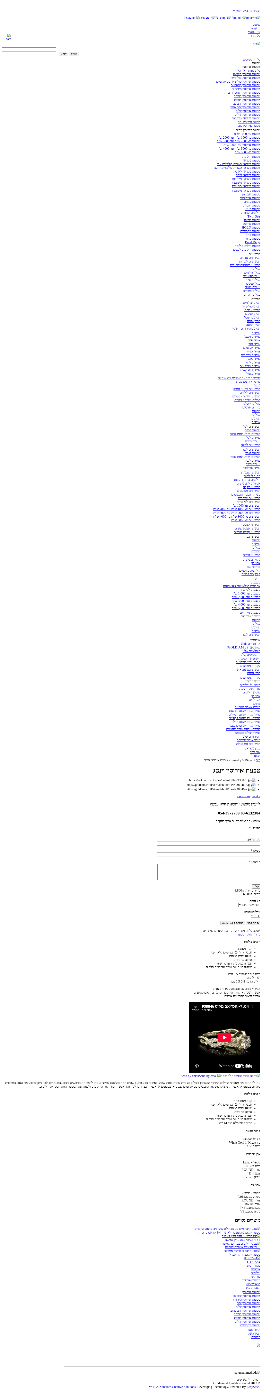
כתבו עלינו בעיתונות (248, 662)
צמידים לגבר (252, 460)
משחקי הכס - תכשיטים (245, 494)
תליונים (255, 418)
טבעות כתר (253, 235)
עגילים (256, 414)
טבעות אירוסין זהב (248, 1303)
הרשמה (255, 28)
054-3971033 (251, 10)
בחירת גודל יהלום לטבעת (244, 710)
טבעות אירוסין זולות (248, 111)
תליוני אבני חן (252, 310)
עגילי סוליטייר (251, 276)
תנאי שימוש (253, 1284)
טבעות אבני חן (251, 194)
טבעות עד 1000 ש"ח (247, 134)
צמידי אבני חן (252, 358)
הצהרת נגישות (251, 1287)
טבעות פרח (253, 238)
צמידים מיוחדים (250, 355)
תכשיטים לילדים (250, 392)
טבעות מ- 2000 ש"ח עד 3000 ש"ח (238, 141)
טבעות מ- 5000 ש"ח (247, 152)
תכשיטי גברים (251, 555)
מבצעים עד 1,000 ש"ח (246, 593)
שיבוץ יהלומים (251, 692)
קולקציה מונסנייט (249, 570)
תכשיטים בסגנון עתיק (246, 389)
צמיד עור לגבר (251, 468)
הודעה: (254, 862)
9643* (237, 10)
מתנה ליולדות (252, 476)
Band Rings (252, 242)
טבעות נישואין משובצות (245, 182)
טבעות (256, 411)
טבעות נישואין (251, 160)
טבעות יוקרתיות (250, 231)
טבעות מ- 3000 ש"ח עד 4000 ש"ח (238, 148)
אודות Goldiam (250, 643)
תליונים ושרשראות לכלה (245, 434)
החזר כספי (253, 1329)
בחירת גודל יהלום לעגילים (244, 714)
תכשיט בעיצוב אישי (248, 669)
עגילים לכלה (252, 441)
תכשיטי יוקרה (251, 487)
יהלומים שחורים (250, 212)
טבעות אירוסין (251, 1292)
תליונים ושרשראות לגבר (245, 457)
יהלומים (255, 1273)
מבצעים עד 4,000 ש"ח (246, 604)
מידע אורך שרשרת (248, 740)
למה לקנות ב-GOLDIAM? (243, 647)
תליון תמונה (253, 324)
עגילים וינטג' (252, 287)
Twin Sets (253, 216)
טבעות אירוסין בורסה (247, 96)
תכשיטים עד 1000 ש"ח (245, 505)
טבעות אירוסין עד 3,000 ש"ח (242, 145)
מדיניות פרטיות (251, 1280)
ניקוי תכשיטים (251, 559)
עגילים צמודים (251, 291)
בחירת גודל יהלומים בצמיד (244, 725)
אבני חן (255, 563)
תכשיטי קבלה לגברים (247, 532)
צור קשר (255, 752)
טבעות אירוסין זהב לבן (246, 103)
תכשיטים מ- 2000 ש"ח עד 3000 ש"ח (236, 513)
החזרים (255, 1337)
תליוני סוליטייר (251, 306)
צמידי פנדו (254, 340)
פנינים (256, 703)
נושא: (255, 850)
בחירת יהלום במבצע (247, 733)
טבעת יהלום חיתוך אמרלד (244, 1254)
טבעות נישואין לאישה (246, 171)
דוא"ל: (254, 828)
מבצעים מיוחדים (250, 612)
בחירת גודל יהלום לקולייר (244, 718)
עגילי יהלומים (252, 272)
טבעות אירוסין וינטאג (247, 100)
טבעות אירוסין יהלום (247, 114)
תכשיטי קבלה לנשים (247, 528)
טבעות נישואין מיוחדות (246, 118)
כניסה (256, 24)
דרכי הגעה (253, 673)
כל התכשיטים (251, 59)
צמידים (256, 333)
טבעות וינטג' (252, 209)
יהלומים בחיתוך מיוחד (246, 479)
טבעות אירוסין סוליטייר (245, 78)
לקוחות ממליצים (250, 665)
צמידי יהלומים (251, 347)
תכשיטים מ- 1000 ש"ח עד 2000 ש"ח (236, 509)
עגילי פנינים (253, 283)
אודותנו (255, 1269)
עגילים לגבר (253, 464)
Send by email (190, 1076)
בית (258, 760)
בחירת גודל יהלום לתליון (245, 721)
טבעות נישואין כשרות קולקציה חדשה (237, 167)
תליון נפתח (253, 321)
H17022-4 (253, 1262)
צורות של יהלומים (249, 688)
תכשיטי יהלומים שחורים (245, 265)
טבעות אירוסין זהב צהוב (245, 107)
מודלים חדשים (251, 407)
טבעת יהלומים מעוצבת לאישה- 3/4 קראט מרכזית (229, 1232)
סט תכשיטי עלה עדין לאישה (242, 1240)
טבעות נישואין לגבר (248, 175)
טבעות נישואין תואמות (246, 186)
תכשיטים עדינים (250, 257)
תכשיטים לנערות (249, 261)
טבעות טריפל (252, 220)
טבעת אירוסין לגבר (248, 125)
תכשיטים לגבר (251, 449)
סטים (257, 385)
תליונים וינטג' (252, 317)
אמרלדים (254, 699)
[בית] (256, 44)
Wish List (254, 32)
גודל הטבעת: (252, 912)
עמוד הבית (253, 1265)
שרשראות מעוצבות (248, 381)
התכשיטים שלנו (250, 654)
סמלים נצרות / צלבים (247, 400)
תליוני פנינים (252, 313)
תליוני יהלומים (251, 302)
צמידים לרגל (252, 362)
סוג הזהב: (254, 901)
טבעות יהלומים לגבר (247, 246)
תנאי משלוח (252, 1333)
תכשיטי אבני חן (250, 472)
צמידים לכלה (252, 437)
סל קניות (255, 35)
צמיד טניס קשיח (250, 369)
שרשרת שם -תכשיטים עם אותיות (239, 378)
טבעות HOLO (251, 227)
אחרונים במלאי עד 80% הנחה (241, 586)
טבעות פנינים (252, 201)
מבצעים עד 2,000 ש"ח (246, 597)
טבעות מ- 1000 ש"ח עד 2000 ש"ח (238, 137)
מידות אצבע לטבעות (247, 707)
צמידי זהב (254, 344)
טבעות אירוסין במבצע (246, 74)
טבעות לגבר (252, 453)
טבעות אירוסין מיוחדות (246, 89)
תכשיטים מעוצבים (248, 490)
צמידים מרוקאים (250, 366)
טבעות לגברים (251, 205)
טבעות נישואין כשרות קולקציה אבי (238, 164)
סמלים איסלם (251, 403)
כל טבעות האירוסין (248, 70)
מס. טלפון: (253, 839)
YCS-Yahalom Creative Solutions (174, 1387)
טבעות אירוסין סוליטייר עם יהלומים (238, 81)
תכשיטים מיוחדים (249, 498)
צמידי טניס (253, 351)
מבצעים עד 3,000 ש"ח (246, 600)
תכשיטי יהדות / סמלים (246, 396)
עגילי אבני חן (252, 280)
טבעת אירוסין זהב (249, 122)
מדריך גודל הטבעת (248, 934)
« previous (249, 796)
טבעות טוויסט (251, 223)
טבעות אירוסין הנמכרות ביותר (241, 92)
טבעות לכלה (252, 430)
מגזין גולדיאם (252, 748)
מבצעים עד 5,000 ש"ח (246, 608)
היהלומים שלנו (251, 651)
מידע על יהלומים (250, 685)
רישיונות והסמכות (249, 658)
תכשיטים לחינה (250, 445)
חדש (257, 578)
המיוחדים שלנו (251, 736)
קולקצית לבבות (251, 574)
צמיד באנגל (253, 373)
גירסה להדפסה (230, 1076)
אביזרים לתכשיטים (248, 483)
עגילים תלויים (252, 294)
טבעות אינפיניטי (250, 198)
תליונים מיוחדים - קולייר (245, 328)
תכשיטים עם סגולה (248, 744)
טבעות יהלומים (251, 156)
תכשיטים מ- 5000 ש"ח (245, 520)
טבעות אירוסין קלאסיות (245, 85)
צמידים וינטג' (252, 336)
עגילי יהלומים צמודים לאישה (242, 1247)
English (255, 755)
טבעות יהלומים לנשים (246, 249)
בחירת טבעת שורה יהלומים (243, 729)
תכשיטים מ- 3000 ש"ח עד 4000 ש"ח (236, 516)
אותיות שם (253, 567)
